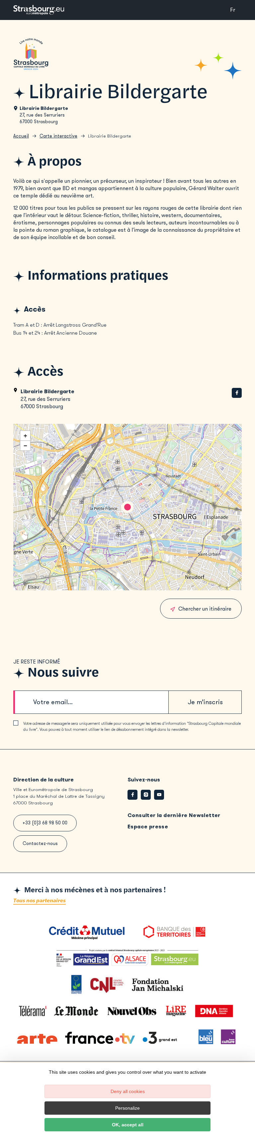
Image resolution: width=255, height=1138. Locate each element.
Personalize (127, 1108)
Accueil (21, 136)
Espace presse (148, 826)
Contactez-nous (40, 843)
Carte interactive (58, 136)
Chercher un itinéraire (204, 608)
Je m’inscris (205, 702)
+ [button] (25, 435)
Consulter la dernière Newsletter (174, 815)
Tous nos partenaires (39, 901)
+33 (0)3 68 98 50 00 (45, 823)
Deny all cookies (128, 1091)
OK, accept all (127, 1124)
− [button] (25, 445)
